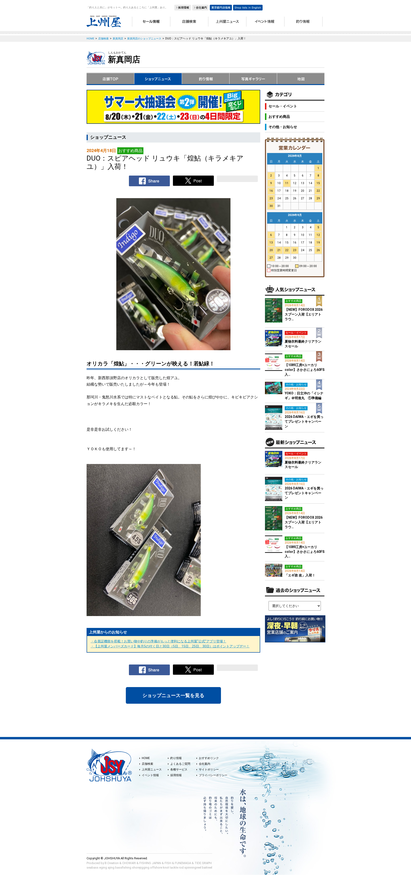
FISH (168, 863)
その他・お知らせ (283, 127)
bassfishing (123, 867)
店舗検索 (147, 763)
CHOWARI (129, 863)
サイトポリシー (209, 769)
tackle (174, 867)
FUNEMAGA (183, 863)
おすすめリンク (209, 758)
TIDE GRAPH (203, 863)
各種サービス (178, 769)
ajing (111, 867)
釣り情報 (176, 758)
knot (166, 867)
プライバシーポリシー (213, 775)
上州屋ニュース (152, 769)
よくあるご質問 (180, 763)
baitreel (207, 867)
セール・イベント (283, 106)
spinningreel (192, 867)
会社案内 (204, 763)
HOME (146, 758)
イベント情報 (150, 775)
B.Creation (112, 863)
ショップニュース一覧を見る (173, 695)
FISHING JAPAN (150, 863)
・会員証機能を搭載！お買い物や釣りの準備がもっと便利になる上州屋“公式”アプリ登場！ (158, 641)
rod (181, 867)
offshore (156, 867)
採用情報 (176, 775)
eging (103, 867)
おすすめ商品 (279, 117)
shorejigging (140, 867)
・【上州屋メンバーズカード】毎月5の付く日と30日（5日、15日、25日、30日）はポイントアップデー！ (170, 646)
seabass (92, 867)
